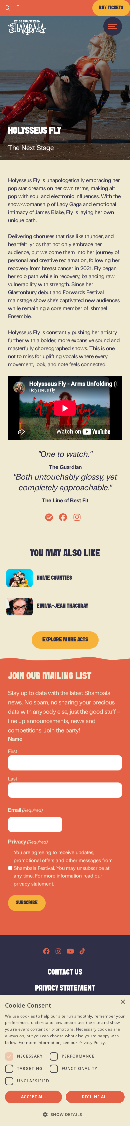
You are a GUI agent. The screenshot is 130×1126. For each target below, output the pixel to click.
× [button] (122, 1002)
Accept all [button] (33, 1097)
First (12, 751)
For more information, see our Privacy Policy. (62, 1042)
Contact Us (65, 973)
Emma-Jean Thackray (62, 606)
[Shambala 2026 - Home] (27, 27)
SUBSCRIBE (27, 903)
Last (12, 778)
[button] (65, 1114)
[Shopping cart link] (18, 8)
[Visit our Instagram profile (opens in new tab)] (58, 951)
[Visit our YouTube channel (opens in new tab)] (70, 951)
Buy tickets (111, 8)
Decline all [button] (95, 1097)
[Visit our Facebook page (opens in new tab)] (46, 951)
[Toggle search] (7, 8)
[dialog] (65, 1060)
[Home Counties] (19, 578)
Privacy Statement (65, 989)
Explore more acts (65, 640)
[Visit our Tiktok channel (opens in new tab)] (82, 951)
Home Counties (54, 578)
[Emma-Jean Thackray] (19, 606)
